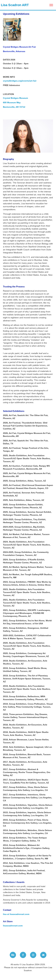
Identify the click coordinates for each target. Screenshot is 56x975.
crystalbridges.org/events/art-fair (19, 81)
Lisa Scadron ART (14, 5)
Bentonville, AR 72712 (14, 107)
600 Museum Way (12, 102)
